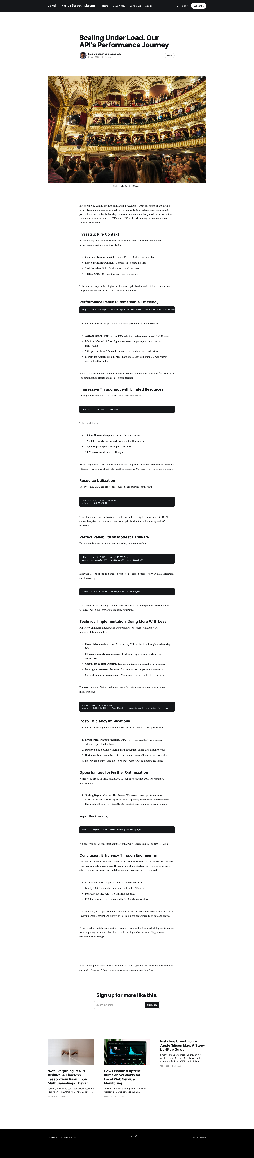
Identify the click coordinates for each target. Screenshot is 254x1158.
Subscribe (199, 6)
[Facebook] (136, 1136)
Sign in (185, 6)
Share (169, 55)
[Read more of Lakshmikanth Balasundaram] (83, 55)
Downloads (135, 6)
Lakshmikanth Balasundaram (71, 5)
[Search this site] (177, 6)
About (148, 6)
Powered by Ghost (198, 1137)
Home (105, 6)
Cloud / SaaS (118, 6)
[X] (132, 1136)
